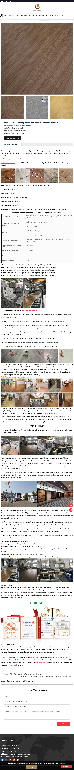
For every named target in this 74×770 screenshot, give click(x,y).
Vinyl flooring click (25, 15)
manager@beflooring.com (11, 745)
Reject (43, 767)
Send (63, 723)
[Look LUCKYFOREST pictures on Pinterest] (17, 760)
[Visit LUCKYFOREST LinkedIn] (6, 760)
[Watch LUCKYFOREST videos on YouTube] (10, 760)
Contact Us (66, 766)
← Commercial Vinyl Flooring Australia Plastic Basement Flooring (21, 674)
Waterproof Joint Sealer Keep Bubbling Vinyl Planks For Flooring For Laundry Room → (47, 676)
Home (5, 15)
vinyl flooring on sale (28, 681)
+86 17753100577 (10, 748)
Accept (31, 767)
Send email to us (13, 138)
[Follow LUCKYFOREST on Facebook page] (2, 760)
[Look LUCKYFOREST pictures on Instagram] (14, 760)
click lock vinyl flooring (30, 311)
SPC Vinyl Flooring (13, 15)
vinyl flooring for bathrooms (12, 681)
